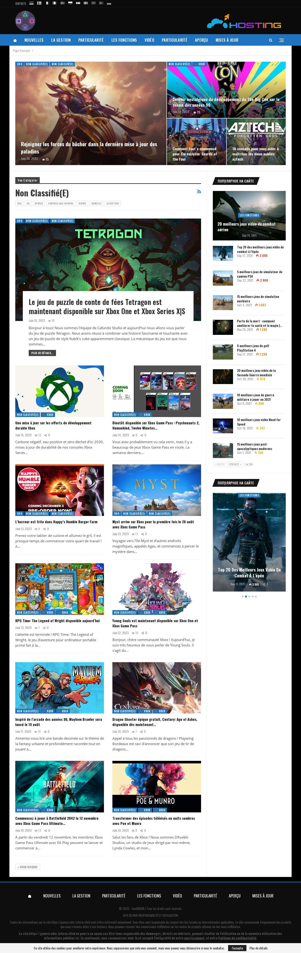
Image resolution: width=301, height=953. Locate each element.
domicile (96, 203)
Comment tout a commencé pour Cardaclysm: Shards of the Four (195, 154)
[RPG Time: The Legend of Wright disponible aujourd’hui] (59, 589)
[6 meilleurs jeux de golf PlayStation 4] (223, 352)
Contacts (20, 3)
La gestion (61, 40)
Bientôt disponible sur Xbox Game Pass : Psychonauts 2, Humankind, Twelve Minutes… (155, 425)
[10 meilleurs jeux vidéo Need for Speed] (223, 426)
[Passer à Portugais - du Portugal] (101, 2)
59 (28, 203)
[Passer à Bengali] (93, 2)
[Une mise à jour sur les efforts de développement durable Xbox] (59, 391)
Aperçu (201, 40)
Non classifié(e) (37, 64)
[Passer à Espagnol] (78, 2)
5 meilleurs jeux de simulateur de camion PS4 (259, 274)
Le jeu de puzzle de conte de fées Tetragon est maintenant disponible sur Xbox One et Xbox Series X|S (107, 306)
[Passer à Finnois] (39, 2)
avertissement (194, 938)
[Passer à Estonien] (31, 2)
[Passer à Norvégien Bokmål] (62, 2)
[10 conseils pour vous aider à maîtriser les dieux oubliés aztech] (256, 141)
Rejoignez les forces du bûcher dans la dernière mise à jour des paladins (89, 147)
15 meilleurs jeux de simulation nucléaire (258, 298)
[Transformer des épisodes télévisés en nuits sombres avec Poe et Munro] (156, 786)
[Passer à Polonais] (70, 2)
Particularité (91, 40)
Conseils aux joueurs (60, 203)
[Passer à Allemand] (109, 2)
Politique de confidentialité (237, 938)
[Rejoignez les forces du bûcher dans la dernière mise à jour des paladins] (91, 113)
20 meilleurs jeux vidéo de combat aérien (247, 226)
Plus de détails (259, 948)
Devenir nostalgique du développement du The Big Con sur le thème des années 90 (226, 102)
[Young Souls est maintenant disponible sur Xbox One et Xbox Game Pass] (156, 589)
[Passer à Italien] (55, 2)
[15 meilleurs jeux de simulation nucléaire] (223, 302)
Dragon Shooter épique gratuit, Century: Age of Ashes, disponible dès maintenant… (154, 722)
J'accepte (237, 947)
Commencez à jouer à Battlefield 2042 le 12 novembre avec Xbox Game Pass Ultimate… (57, 820)
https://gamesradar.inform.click (70, 922)
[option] (249, 543)
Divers (82, 203)
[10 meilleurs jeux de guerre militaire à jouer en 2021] (223, 401)
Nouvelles (34, 40)
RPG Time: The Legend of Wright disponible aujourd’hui (57, 620)
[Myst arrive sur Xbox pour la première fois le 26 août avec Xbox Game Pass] (156, 490)
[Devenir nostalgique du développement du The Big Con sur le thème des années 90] (226, 89)
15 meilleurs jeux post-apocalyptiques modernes (254, 446)
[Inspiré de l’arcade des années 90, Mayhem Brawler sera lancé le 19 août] (59, 688)
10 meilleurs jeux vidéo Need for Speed (259, 421)
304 (19, 64)
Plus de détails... (42, 353)
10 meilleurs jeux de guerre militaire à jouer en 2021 (255, 397)
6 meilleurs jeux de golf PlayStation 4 (253, 348)
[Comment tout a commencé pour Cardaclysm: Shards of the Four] (196, 141)
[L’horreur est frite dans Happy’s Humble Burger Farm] (59, 490)
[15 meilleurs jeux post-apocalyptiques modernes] (223, 450)
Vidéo (149, 40)
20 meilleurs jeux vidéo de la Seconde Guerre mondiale (256, 372)
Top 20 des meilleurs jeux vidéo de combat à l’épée (260, 249)
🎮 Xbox (199, 64)
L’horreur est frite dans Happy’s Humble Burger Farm (56, 521)
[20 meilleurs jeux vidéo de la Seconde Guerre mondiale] (223, 376)
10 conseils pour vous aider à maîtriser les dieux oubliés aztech (255, 154)
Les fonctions (124, 40)
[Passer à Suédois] (86, 2)
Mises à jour (227, 40)
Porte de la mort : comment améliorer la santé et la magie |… (259, 323)
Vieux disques (28, 867)
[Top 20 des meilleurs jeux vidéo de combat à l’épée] (223, 253)
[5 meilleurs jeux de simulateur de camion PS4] (223, 278)
